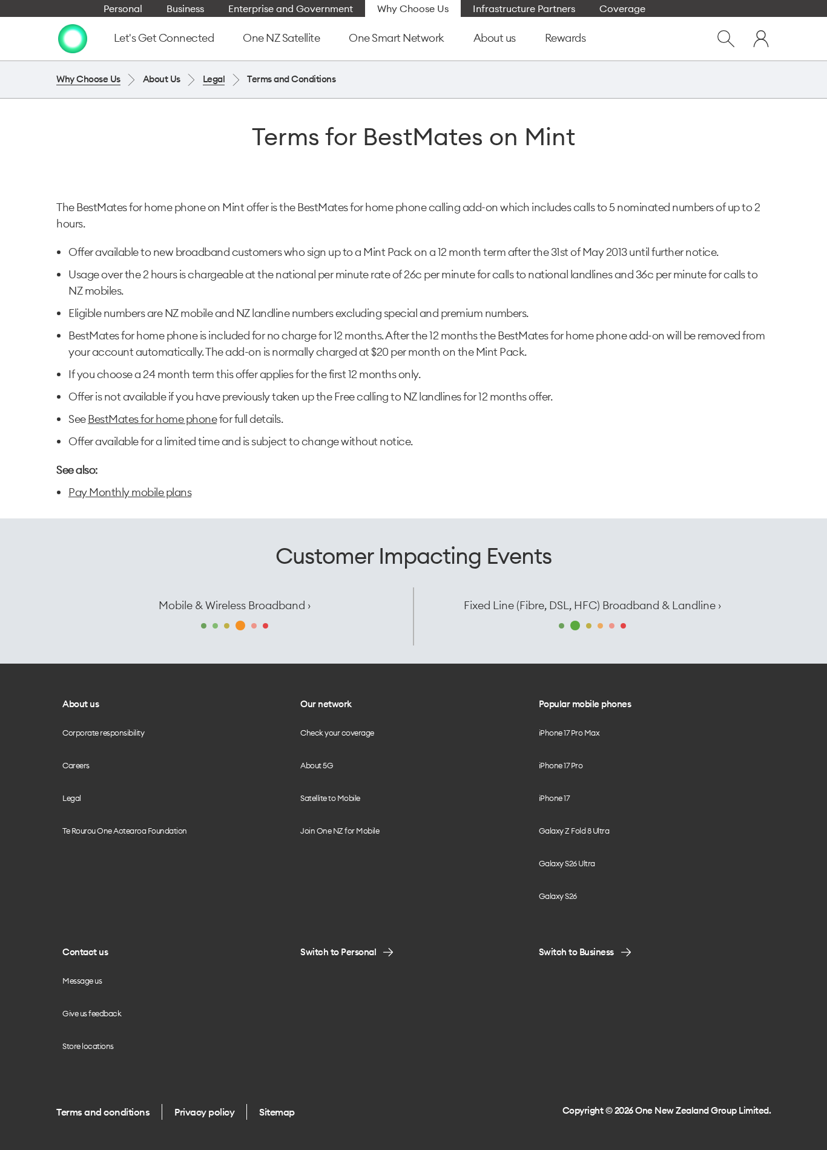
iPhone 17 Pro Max (569, 732)
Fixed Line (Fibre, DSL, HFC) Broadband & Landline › (592, 605)
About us (494, 38)
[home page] (72, 38)
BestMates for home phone (152, 419)
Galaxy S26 (558, 896)
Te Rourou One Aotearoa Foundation (124, 830)
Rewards (565, 38)
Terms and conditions (103, 1112)
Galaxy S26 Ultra (567, 863)
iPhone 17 (554, 798)
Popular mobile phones (585, 704)
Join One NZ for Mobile (339, 830)
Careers (76, 765)
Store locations (88, 1046)
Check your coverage (337, 732)
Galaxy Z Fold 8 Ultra (574, 830)
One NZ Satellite (281, 38)
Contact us (85, 952)
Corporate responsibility (103, 732)
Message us (82, 980)
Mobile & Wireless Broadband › (235, 605)
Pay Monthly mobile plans (129, 492)
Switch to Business (576, 952)
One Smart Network (396, 38)
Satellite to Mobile (330, 798)
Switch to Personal (338, 952)
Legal (214, 79)
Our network (326, 704)
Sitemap (277, 1112)
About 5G (316, 765)
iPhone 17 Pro (561, 765)
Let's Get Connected (164, 38)
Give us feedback (91, 1013)
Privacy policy (204, 1112)
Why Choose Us (88, 79)
